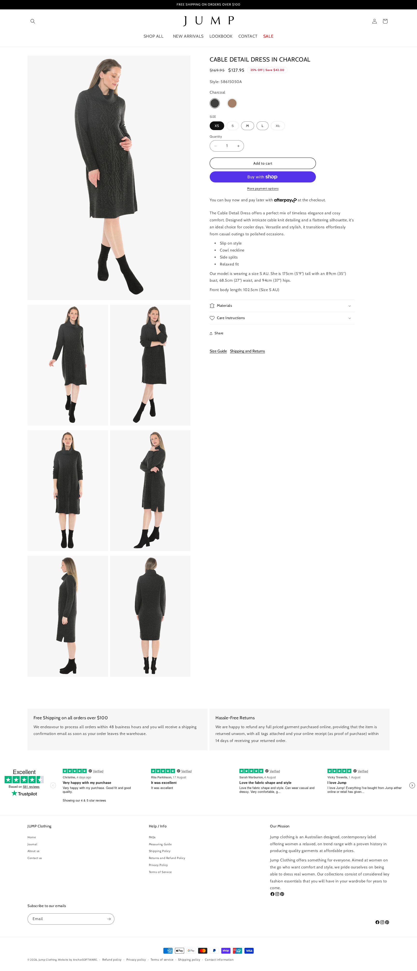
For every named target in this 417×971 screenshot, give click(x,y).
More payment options (262, 188)
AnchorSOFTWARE (85, 959)
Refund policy (112, 959)
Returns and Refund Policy (167, 858)
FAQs (152, 837)
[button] (33, 21)
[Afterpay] (285, 200)
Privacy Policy (158, 865)
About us (34, 851)
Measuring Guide (160, 844)
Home (32, 837)
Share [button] (219, 333)
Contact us (35, 858)
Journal (32, 844)
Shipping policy (189, 959)
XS (217, 126)
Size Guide (218, 351)
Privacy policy (136, 959)
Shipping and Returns (247, 351)
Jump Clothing (48, 959)
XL (280, 125)
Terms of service (162, 959)
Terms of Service (160, 872)
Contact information (219, 959)
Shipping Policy (160, 851)
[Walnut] (232, 102)
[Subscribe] (109, 919)
